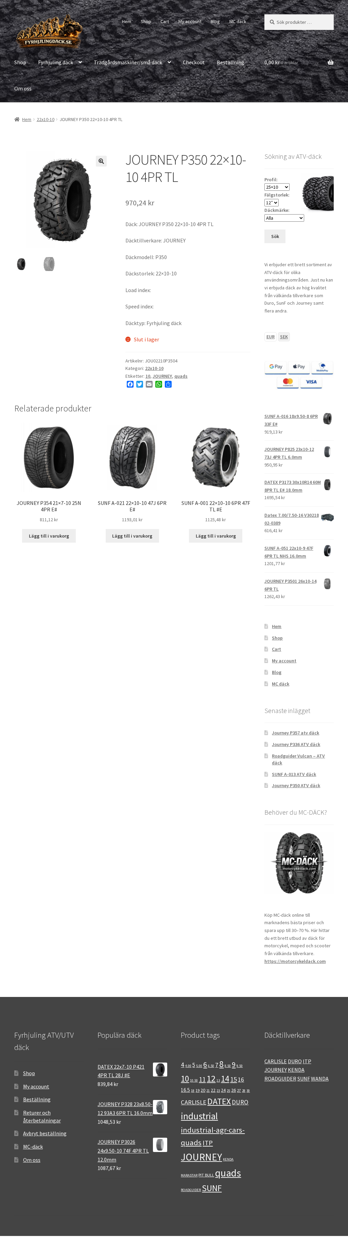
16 (241, 1079)
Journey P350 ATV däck (296, 785)
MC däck (237, 21)
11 (202, 1079)
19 (197, 1090)
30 (248, 1090)
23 (218, 1090)
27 (239, 1090)
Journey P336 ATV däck (296, 744)
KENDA (228, 1159)
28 (243, 1090)
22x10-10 (45, 119)
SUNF (212, 1188)
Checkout (194, 62)
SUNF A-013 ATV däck (294, 774)
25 (228, 1090)
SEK (284, 337)
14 (225, 1078)
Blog (215, 21)
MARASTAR (189, 1175)
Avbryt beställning (45, 1133)
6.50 (211, 1066)
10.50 (194, 1080)
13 (218, 1080)
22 (213, 1090)
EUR (270, 337)
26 (233, 1090)
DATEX (219, 1101)
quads (181, 376)
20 (203, 1090)
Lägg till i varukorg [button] (49, 536)
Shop (146, 21)
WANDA (320, 1078)
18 (192, 1090)
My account (190, 21)
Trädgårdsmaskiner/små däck (128, 62)
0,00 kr (281, 62)
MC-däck (33, 1146)
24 (223, 1090)
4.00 (188, 1066)
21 (208, 1090)
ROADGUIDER (191, 1190)
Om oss (23, 88)
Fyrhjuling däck (55, 62)
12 (211, 1078)
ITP (208, 1142)
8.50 (228, 1066)
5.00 (199, 1066)
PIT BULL (206, 1174)
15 (233, 1079)
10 (147, 376)
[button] (101, 161)
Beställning (230, 62)
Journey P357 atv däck (295, 733)
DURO (240, 1102)
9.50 (240, 1066)
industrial (199, 1116)
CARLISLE (193, 1102)
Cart (164, 21)
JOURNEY (162, 376)
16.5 (185, 1090)
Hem (126, 21)
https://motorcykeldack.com (295, 961)
